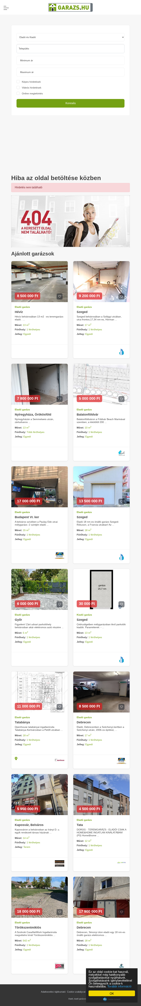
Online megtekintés (32, 93)
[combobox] (70, 48)
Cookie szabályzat (76, 992)
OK (112, 993)
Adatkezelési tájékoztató (53, 992)
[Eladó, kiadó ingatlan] (70, 221)
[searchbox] (70, 48)
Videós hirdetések (31, 87)
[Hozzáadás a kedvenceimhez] (60, 297)
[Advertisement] (70, 145)
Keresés (71, 103)
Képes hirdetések (31, 81)
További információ (119, 986)
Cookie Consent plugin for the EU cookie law (111, 999)
